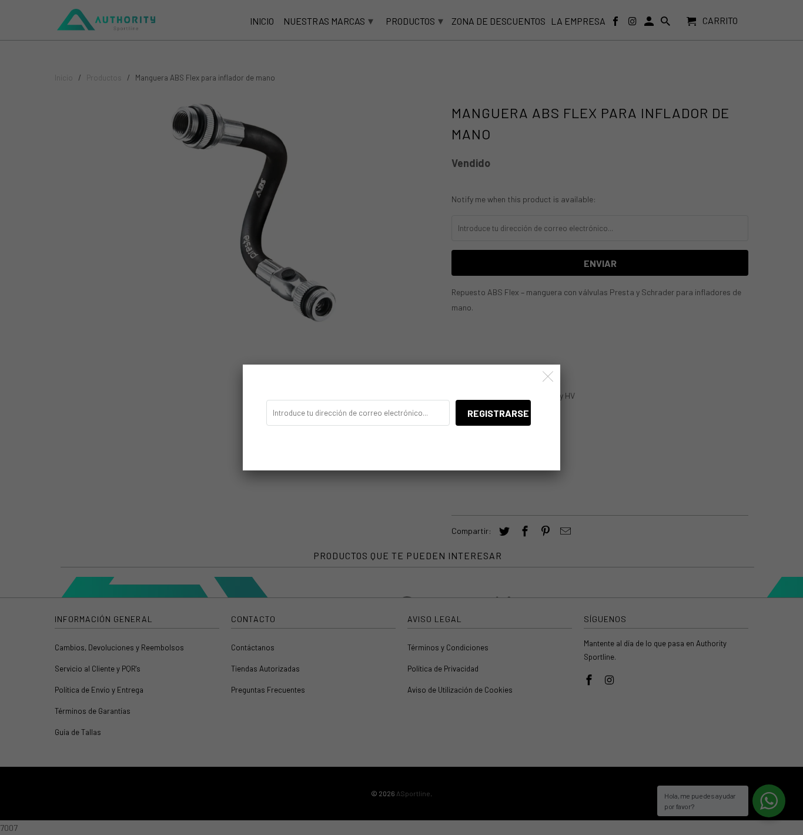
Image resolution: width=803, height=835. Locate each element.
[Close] (548, 376)
